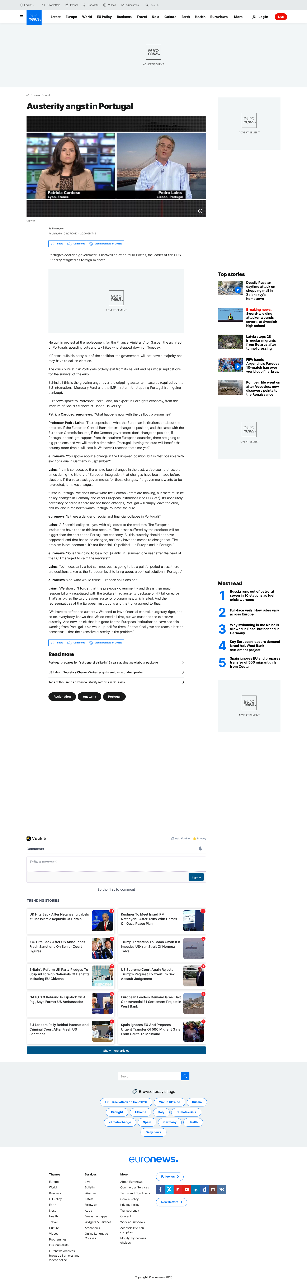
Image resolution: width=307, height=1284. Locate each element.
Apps (88, 1210)
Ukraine (140, 1112)
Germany (169, 1122)
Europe (71, 17)
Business (124, 17)
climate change (120, 1122)
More (124, 1174)
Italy (161, 1112)
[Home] (28, 95)
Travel (142, 17)
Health (200, 17)
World (87, 17)
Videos (53, 1233)
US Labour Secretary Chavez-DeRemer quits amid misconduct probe (95, 672)
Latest (56, 17)
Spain (147, 1122)
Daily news (153, 1132)
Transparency (129, 1210)
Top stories (231, 274)
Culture (170, 17)
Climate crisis (186, 1112)
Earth (185, 17)
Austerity (89, 696)
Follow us (91, 1204)
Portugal (114, 696)
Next (155, 17)
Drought (117, 1112)
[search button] (147, 5)
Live (281, 16)
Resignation (62, 696)
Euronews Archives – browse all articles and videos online (64, 1255)
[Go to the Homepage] (34, 17)
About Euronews (131, 1181)
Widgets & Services (98, 1222)
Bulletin (90, 1187)
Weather (90, 1193)
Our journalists (59, 1245)
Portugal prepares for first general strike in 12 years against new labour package (103, 662)
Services (91, 1174)
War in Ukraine (169, 1102)
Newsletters (169, 1202)
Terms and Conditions (135, 1193)
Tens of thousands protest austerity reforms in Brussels (86, 682)
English (28, 4)
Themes (54, 1174)
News (37, 95)
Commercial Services (134, 1187)
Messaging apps (96, 1216)
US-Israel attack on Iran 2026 (126, 1102)
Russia (197, 1102)
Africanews (92, 1227)
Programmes (57, 1239)
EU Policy (104, 17)
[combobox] (168, 5)
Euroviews (218, 17)
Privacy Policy (130, 1204)
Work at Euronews (132, 1222)
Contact (125, 1216)
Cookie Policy (129, 1199)
